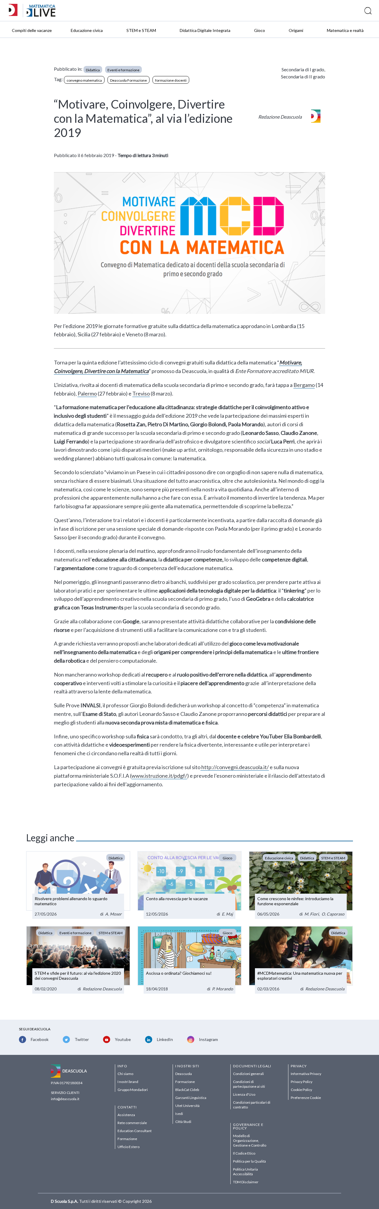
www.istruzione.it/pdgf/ (159, 775)
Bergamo (304, 385)
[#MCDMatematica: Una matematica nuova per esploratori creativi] (301, 960)
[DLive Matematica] (41, 14)
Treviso (141, 393)
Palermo (87, 393)
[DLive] (15, 10)
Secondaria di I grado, (303, 69)
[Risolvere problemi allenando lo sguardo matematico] (78, 885)
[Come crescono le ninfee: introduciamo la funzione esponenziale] (301, 885)
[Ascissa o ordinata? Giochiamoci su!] (189, 960)
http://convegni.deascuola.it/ (234, 767)
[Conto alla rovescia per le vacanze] (189, 885)
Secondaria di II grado (303, 76)
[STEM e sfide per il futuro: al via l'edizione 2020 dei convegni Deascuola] (78, 960)
